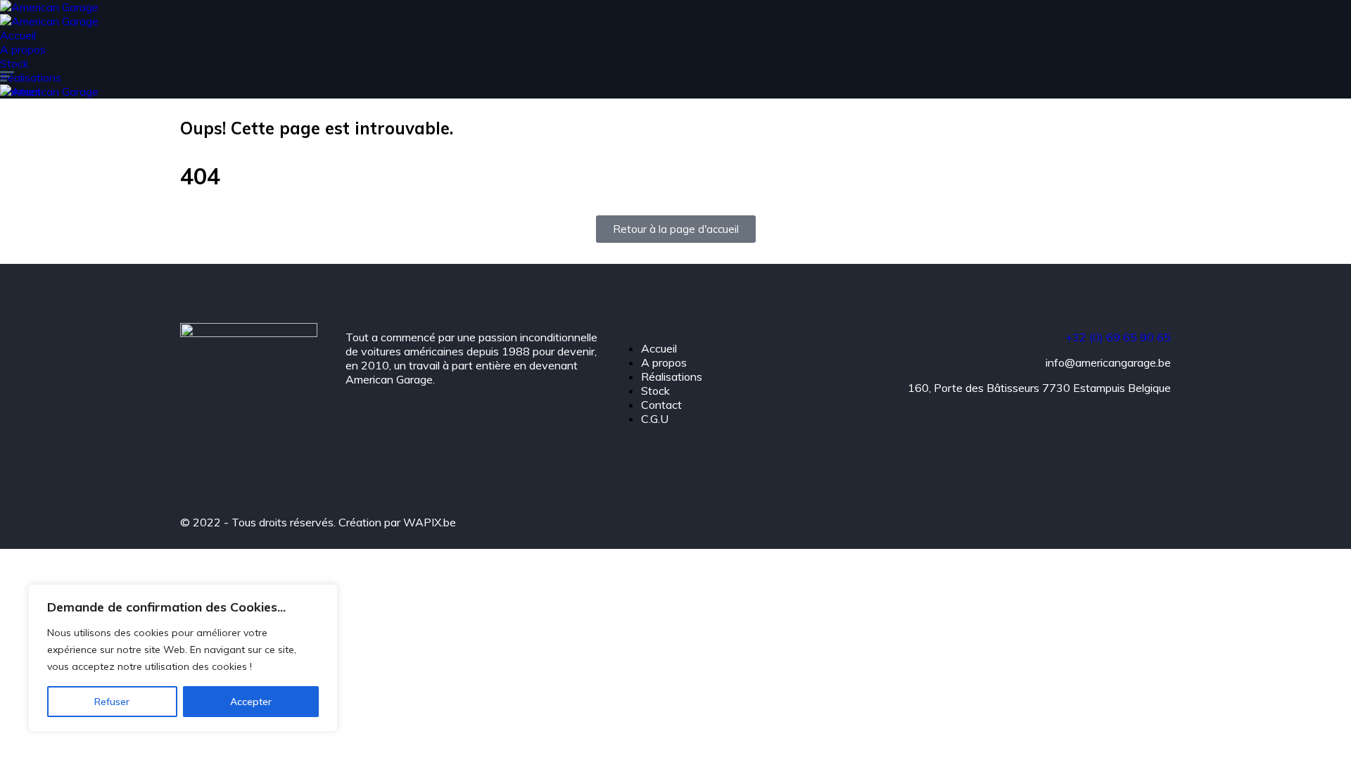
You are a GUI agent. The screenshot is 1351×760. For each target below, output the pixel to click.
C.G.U (654, 419)
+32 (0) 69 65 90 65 (1118, 337)
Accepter (251, 701)
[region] (183, 658)
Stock (14, 63)
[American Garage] (49, 7)
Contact (661, 405)
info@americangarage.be (1108, 362)
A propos (23, 49)
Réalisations (30, 77)
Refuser (111, 701)
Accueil (18, 35)
